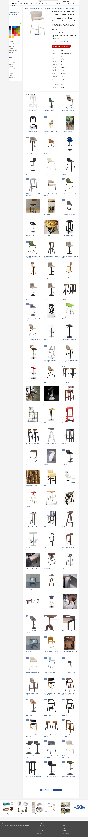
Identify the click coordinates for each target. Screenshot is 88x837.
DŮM (68, 3)
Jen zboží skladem (12, 9)
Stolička (45, 318)
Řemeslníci (39, 827)
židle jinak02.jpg (29, 589)
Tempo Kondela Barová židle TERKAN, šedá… (34, 318)
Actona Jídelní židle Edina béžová (50, 193)
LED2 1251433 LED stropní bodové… (69, 672)
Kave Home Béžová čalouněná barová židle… (34, 152)
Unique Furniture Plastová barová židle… (51, 672)
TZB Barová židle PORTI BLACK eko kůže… (70, 339)
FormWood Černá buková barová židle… (51, 714)
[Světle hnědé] (15, 31)
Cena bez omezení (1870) (14, 12)
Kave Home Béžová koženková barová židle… (34, 672)
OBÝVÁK (43, 3)
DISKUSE (14, 5)
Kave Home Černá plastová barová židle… (70, 173)
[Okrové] (13, 37)
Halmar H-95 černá (65, 464)
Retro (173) (11, 73)
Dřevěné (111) (11, 45)
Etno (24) (10, 59)
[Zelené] (19, 29)
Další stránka (57, 790)
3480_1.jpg (28, 506)
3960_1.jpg (46, 526)
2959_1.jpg (46, 610)
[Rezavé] (17, 33)
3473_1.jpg (28, 381)
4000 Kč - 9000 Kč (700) (13, 18)
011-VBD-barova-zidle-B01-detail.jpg (50, 630)
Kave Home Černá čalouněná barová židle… (52, 776)
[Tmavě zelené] (19, 27)
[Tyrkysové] (10, 31)
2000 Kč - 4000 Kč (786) (13, 16)
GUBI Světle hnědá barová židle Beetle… (33, 339)
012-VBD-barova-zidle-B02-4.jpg (31, 526)
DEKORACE (63, 3)
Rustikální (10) (11, 75)
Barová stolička (47, 464)
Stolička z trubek (47, 214)
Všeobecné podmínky (66, 828)
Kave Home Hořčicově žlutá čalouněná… (51, 651)
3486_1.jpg (28, 422)
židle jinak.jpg (28, 651)
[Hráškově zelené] (19, 33)
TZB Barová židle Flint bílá (31, 110)
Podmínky (39, 831)
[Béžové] (13, 35)
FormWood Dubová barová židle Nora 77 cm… (34, 734)
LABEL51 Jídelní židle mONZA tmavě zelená (70, 214)
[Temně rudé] (13, 29)
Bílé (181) (11, 41)
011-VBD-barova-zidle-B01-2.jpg (68, 526)
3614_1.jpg (46, 547)
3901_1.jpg (64, 443)
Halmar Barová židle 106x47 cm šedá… (33, 630)
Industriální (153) (12, 62)
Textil (23, 825)
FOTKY (15, 3)
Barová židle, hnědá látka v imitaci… (32, 173)
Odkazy (63, 827)
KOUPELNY (37, 3)
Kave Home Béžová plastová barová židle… (52, 173)
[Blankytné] (15, 27)
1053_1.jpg (64, 568)
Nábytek (15, 825)
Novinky (10, 10)
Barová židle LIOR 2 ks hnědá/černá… (51, 734)
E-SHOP (26, 3)
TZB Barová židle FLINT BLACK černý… (33, 131)
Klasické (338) (11, 64)
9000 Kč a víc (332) (12, 19)
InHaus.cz (26, 8)
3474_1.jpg (46, 339)
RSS (63, 831)
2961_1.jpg (46, 422)
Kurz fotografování (65, 833)
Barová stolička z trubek (30, 402)
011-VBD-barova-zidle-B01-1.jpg (68, 610)
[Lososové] (17, 35)
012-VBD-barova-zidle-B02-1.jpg (31, 568)
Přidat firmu (39, 833)
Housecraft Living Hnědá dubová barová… (70, 734)
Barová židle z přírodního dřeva (31, 485)
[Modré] (13, 27)
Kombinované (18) (12, 66)
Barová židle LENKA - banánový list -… (51, 131)
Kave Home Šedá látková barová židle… (51, 755)
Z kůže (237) (11, 43)
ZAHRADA (58, 3)
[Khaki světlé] (17, 31)
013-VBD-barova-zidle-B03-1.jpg (68, 589)
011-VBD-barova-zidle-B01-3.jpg (50, 589)
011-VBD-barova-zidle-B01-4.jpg (50, 443)
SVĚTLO (52, 3)
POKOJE (48, 3)
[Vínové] (13, 31)
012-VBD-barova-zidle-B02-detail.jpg (69, 630)
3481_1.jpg (64, 318)
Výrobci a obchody (40, 825)
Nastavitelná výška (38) (13, 50)
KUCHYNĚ (32, 3)
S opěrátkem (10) (12, 52)
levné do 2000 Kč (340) (13, 14)
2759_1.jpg (46, 485)
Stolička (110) (11, 46)
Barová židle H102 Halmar (30, 235)
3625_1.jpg (64, 402)
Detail (40, 112)
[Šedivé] (19, 31)
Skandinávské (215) (12, 77)
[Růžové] (15, 35)
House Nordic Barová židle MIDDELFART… (70, 256)
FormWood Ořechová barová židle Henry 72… (70, 693)
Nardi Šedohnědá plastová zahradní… (33, 693)
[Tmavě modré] (17, 27)
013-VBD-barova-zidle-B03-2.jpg (68, 547)
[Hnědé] (15, 29)
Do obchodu (35, 112)
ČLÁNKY (72, 3)
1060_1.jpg (28, 547)
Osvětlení (27, 825)
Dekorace (20, 825)
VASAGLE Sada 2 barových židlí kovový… (52, 256)
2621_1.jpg (64, 422)
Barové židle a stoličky (65, 41)
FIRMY (20, 3)
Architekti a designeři (41, 828)
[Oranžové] (19, 35)
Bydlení (2, 825)
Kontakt (63, 825)
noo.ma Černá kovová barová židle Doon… (34, 776)
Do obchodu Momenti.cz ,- (61, 46)
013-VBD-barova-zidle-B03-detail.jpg (32, 610)
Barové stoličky (65, 506)
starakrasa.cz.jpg (29, 277)
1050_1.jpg (46, 506)
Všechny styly (12, 57)
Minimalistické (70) (12, 70)
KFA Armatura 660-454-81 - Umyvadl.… (69, 152)
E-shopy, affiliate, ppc (41, 830)
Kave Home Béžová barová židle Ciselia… (70, 755)
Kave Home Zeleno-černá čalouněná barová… (70, 776)
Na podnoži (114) (12, 48)
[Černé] (10, 27)
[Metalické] (10, 29)
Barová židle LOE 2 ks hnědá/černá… (69, 297)
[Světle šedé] (10, 35)
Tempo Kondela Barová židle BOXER (51, 360)
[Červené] (13, 33)
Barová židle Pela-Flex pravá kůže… (69, 110)
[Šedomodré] (10, 33)
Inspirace (6, 825)
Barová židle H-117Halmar (49, 110)
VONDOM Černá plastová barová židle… (33, 193)
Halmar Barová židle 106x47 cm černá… (33, 714)
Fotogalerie (11, 825)
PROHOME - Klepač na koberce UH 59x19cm (52, 152)
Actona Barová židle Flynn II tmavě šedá (33, 755)
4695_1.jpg (28, 464)
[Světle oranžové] (10, 37)
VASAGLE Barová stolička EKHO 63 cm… (70, 651)
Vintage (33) (11, 79)
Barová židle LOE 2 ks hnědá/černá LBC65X (70, 381)
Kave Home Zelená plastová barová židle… (70, 193)
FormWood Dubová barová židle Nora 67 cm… (52, 693)
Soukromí (64, 830)
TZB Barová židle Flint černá (67, 235)
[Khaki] (17, 29)
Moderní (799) (11, 71)
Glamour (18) (11, 61)
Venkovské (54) (12, 68)
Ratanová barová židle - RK (67, 131)
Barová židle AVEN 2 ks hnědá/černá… (33, 443)
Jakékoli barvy (12, 25)
